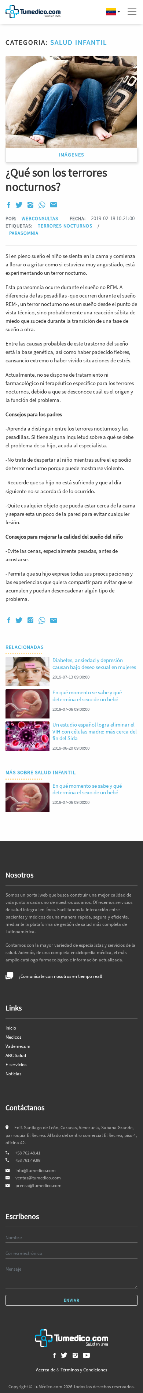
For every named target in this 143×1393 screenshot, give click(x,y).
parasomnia (23, 233)
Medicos (13, 1037)
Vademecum (18, 1046)
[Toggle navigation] (132, 11)
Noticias (13, 1074)
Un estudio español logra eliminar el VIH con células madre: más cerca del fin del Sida (94, 731)
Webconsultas (40, 218)
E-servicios (16, 1064)
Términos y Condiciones (83, 1370)
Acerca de (45, 1370)
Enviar (72, 1300)
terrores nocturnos (66, 226)
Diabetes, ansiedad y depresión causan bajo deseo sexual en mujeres (94, 663)
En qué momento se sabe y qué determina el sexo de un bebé (87, 695)
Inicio (11, 1028)
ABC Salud (16, 1055)
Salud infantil (78, 42)
